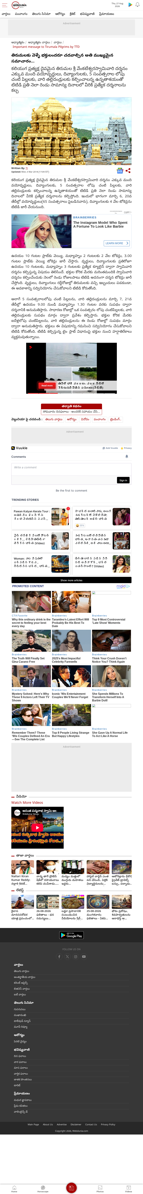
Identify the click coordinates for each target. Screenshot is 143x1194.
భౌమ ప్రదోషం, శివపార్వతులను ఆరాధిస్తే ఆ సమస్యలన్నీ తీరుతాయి (121, 915)
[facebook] (59, 956)
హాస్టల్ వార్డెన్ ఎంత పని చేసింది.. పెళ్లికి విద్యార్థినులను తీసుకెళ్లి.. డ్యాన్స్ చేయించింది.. (97, 880)
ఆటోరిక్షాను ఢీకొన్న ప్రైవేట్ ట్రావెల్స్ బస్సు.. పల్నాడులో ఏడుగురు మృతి (122, 880)
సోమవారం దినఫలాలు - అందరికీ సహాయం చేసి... (71, 412)
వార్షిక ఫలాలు (21, 1074)
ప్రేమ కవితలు (21, 1106)
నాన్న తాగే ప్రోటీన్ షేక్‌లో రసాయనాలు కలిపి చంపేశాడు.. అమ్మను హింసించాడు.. (47, 880)
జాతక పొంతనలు (23, 1079)
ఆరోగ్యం (60, 14)
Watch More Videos (27, 803)
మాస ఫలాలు (21, 1068)
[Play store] (130, 4)
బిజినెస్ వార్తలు (22, 989)
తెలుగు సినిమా (41, 14)
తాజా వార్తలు (25, 856)
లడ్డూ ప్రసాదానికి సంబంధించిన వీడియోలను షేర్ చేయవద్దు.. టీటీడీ (72, 915)
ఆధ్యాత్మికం (17, 43)
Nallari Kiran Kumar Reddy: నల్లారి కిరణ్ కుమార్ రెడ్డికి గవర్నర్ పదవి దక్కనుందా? (20, 880)
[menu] (5, 5)
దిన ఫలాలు (20, 1056)
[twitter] (67, 956)
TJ (27, 168)
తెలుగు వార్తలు (53, 420)
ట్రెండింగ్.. (115, 420)
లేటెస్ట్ (20, 890)
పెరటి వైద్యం (20, 1041)
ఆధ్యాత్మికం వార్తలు (39, 43)
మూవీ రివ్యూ (20, 1027)
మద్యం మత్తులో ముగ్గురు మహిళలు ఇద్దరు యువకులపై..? (72, 880)
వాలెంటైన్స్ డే (21, 1112)
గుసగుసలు (19, 1009)
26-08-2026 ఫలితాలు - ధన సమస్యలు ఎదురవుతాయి (45, 915)
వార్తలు (6, 14)
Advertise (62, 1124)
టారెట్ (17, 1085)
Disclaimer (76, 1124)
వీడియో (21, 797)
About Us (48, 1124)
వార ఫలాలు (20, 1062)
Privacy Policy (108, 1124)
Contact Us (91, 1124)
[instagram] (84, 956)
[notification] (137, 4)
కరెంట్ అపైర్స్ (21, 983)
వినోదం (85, 420)
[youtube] (76, 956)
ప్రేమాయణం (106, 14)
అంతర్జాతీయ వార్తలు (24, 977)
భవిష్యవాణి (87, 14)
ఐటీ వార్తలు (20, 995)
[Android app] (71, 935)
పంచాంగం (21, 14)
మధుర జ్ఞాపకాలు (23, 1100)
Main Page (33, 1124)
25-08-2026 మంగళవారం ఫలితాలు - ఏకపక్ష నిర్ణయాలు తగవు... (97, 915)
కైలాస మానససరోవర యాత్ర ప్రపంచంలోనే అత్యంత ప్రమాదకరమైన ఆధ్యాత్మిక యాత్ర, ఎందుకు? (22, 915)
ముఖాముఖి (20, 1015)
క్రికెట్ (72, 14)
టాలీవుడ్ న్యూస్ (22, 1021)
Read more (47, 385)
